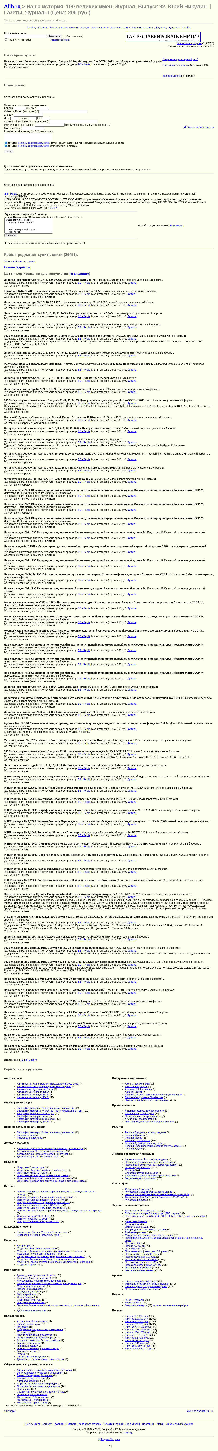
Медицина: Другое (27, 1264)
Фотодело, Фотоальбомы (31, 1302)
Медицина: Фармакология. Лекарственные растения (45, 1259)
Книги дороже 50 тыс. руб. (139, 1348)
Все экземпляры (172, 75)
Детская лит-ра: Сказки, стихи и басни (38, 1156)
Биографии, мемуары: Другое (33, 1121)
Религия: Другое (134, 1148)
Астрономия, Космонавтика (32, 1321)
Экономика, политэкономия (32, 1394)
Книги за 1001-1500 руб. (138, 1329)
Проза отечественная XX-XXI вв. (143, 1264)
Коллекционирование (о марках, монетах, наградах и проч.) (49, 1283)
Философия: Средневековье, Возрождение (148, 1191)
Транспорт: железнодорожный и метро (38, 1348)
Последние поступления (64, 27)
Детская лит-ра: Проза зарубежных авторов (41, 1151)
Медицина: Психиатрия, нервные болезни (40, 1253)
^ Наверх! (10, 1411)
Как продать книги (142, 27)
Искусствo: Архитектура (30, 1167)
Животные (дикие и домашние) (34, 1278)
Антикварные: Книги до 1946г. (33, 1097)
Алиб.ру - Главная (37, 27)
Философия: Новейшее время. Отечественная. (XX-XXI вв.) (157, 1194)
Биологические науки (28, 1324)
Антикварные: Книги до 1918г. (33, 1094)
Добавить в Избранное (179, 1424)
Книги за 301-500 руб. (136, 1321)
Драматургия (132, 1224)
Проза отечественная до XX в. (141, 1262)
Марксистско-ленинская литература (37, 1383)
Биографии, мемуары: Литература (35, 1113)
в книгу (128, 1432)
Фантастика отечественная (140, 1270)
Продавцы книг (100, 27)
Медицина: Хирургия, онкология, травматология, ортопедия (49, 1251)
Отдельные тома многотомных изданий (146, 1283)
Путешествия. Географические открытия (147, 1100)
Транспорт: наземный (28, 1343)
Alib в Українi (132, 1424)
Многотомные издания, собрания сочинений (149, 1235)
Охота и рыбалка (26, 1294)
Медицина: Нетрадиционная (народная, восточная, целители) (51, 1256)
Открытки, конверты (136, 1305)
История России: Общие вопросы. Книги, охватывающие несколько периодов (59, 1210)
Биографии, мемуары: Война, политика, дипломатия (45, 1108)
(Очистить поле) (74, 36)
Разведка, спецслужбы (30, 1137)
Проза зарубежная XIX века (140, 1256)
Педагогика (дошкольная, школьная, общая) (149, 1162)
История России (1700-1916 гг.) (33, 1218)
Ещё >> (33, 1060)
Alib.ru (12, 6)
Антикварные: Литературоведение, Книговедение (44, 1086)
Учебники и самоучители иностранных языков (150, 1175)
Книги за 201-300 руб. (136, 1318)
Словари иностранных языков (141, 1173)
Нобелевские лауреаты (30, 1288)
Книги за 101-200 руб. (136, 1316)
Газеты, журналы (17, 267)
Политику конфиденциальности (33, 143)
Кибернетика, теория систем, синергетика (40, 1329)
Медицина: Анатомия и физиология (36, 1248)
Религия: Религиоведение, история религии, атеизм (153, 1146)
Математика (23, 1332)
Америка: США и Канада (138, 1089)
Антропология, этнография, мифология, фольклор (44, 1370)
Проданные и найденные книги (142, 1289)
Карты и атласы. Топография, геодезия (146, 1159)
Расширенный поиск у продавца (19, 261)
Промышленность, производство (143, 1116)
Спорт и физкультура (28, 1299)
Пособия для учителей (137, 1167)
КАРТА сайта (32, 1424)
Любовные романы (135, 1232)
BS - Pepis (84, 64)
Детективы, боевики (136, 1221)
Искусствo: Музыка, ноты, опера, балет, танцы (42, 1175)
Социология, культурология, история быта (40, 1391)
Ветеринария (24, 1245)
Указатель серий (113, 1424)
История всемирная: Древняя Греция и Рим (40, 1199)
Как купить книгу (120, 27)
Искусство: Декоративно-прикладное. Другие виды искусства (51, 1180)
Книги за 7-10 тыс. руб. (137, 1343)
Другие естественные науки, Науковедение (40, 1359)
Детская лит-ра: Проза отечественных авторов (42, 1153)
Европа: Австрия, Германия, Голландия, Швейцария (153, 1094)
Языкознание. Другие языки (32, 1402)
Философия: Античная (137, 1189)
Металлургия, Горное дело (139, 1113)
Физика (21, 1353)
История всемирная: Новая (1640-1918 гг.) (40, 1205)
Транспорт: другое (27, 1351)
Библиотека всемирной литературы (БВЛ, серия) (152, 1213)
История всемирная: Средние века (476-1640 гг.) (43, 1202)
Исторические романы (137, 1226)
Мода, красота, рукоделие (31, 1286)
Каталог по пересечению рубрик (170, 1305)
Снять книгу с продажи (175, 65)
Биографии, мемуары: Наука (32, 1116)
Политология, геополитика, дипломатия (38, 1386)
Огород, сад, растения (29, 1291)
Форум (85, 27)
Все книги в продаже (189, 43)
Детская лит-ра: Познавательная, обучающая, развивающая (50, 1148)
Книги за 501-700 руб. (136, 1324)
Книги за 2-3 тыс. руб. (137, 1335)
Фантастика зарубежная (138, 1267)
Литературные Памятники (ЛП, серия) (146, 1229)
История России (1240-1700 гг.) (33, 1216)
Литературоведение (28, 1380)
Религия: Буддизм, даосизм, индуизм (145, 1132)
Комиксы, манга (133, 1302)
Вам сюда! (176, 225)
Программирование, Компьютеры (35, 1337)
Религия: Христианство (137, 1140)
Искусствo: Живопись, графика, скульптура (41, 1170)
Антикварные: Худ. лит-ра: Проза (35, 1089)
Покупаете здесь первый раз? (180, 59)
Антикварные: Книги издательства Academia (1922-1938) (48, 1083)
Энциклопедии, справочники (140, 1178)
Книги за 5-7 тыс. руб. (137, 1340)
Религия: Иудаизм (135, 1135)
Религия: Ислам (133, 1137)
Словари (130, 1170)
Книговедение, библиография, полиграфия (40, 1280)
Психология (23, 1389)
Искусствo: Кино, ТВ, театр (32, 1172)
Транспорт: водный (27, 1345)
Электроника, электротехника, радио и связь (149, 1121)
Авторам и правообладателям (83, 1424)
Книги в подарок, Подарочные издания (146, 1286)
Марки (160, 1424)
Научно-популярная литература (34, 1334)
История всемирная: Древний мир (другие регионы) (45, 1197)
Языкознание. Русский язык (32, 1399)
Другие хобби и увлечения (31, 1310)
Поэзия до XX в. (134, 1243)
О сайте (186, 27)
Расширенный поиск (60, 40)
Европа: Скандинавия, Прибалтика (144, 1097)
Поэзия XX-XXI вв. (135, 1245)
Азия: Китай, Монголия (137, 1083)
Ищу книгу (161, 27)
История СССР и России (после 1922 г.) (38, 1221)
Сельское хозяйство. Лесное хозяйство (38, 1340)
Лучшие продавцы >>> (200, 1411)
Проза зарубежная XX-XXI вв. (141, 1259)
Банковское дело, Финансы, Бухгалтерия (39, 1372)
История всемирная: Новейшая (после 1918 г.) (42, 1207)
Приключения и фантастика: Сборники (146, 1251)
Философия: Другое (136, 1199)
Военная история (26, 1135)
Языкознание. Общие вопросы (34, 1397)
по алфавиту (79, 273)
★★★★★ (53, 208)
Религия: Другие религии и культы (143, 1143)
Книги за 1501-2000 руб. (138, 1332)
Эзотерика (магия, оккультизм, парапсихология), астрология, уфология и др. (59, 1305)
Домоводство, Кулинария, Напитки (36, 1275)
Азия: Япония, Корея (136, 1086)
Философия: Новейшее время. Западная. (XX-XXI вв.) (154, 1197)
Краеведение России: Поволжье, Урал (38, 1234)
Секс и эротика (25, 1297)
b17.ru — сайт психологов (198, 127)
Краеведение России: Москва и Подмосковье (42, 1232)
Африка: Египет (133, 1092)
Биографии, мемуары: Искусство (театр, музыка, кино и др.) (50, 1110)
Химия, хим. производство (31, 1356)
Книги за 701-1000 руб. (137, 1326)
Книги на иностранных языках (141, 1281)
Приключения (132, 1248)
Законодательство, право (31, 1378)
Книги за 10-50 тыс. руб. (138, 1345)
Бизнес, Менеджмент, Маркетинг (35, 1375)
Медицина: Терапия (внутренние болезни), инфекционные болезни (53, 1261)
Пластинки (148, 1424)
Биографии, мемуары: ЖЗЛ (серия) (36, 1119)
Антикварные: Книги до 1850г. (33, 1092)
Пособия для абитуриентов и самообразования (151, 1164)
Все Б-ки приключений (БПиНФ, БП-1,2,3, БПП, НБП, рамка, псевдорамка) (166, 1216)
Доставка (174, 27)
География (22, 1326)
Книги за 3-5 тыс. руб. (137, 1337)
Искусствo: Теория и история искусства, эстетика (44, 1178)
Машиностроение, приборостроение (145, 1110)
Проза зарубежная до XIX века (142, 1254)
